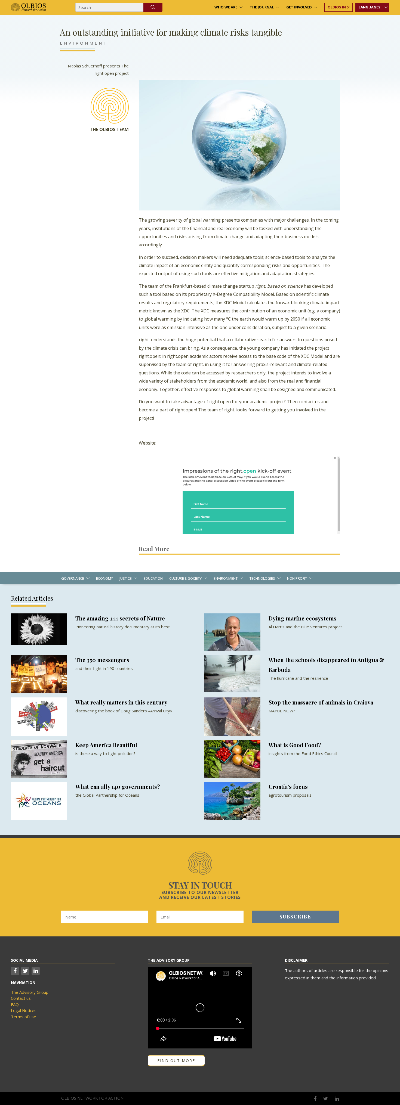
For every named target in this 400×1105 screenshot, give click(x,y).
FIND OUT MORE (176, 1060)
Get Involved (299, 7)
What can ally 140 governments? (117, 786)
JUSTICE (125, 578)
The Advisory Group (29, 992)
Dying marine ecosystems (303, 618)
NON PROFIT (297, 578)
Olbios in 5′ (339, 7)
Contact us (21, 998)
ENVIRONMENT (84, 43)
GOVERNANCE (72, 578)
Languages (369, 7)
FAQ (15, 1004)
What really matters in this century (121, 702)
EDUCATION (153, 578)
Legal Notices (23, 1010)
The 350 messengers (102, 659)
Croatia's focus (288, 786)
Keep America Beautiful (106, 745)
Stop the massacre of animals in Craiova (321, 702)
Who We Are (225, 7)
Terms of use (23, 1016)
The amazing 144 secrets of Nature (120, 618)
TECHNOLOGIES (262, 578)
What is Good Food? (295, 745)
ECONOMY (104, 578)
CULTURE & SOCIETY (185, 578)
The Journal (262, 7)
